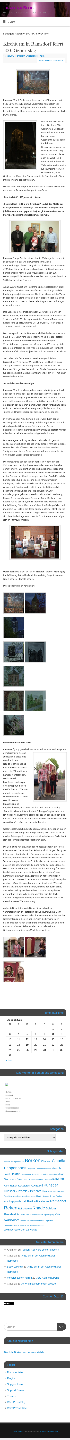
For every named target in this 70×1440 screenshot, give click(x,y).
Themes (11, 1396)
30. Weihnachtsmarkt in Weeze (38, 1283)
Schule (28, 1215)
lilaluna (45, 1191)
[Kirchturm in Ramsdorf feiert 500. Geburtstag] (35, 82)
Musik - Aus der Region (45, 1196)
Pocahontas (42, 1201)
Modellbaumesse (29, 1196)
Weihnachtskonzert (14, 1229)
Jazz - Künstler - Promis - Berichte (37, 1180)
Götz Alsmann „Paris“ (48, 1277)
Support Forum (15, 1390)
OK (60, 1326)
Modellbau (17, 1196)
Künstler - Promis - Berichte (22, 1191)
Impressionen (53, 1174)
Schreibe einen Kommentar (51, 60)
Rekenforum (25, 1208)
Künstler (51, 1185)
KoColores (24, 1185)
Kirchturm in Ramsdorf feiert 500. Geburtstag (33, 47)
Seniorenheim (37, 1215)
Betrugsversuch (17, 1161)
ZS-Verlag (31, 1229)
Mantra (42, 1431)
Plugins (11, 1378)
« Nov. (9, 1060)
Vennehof (11, 1220)
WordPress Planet (17, 1408)
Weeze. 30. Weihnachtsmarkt (32, 1226)
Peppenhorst (17, 1201)
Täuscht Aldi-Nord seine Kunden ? (40, 1249)
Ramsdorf (20, 56)
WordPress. (53, 1431)
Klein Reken (10, 1185)
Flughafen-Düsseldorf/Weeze (39, 1169)
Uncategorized (32, 56)
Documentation (15, 1372)
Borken (32, 1160)
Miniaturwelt (55, 1191)
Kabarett (58, 1179)
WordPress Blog (16, 1402)
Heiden (15, 1174)
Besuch (7, 1161)
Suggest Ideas (15, 1384)
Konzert (36, 1185)
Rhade (38, 1208)
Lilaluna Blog (18, 7)
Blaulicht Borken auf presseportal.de (24, 1352)
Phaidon (31, 1201)
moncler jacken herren (19, 1277)
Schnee (21, 1214)
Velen (42, 56)
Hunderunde (42, 1174)
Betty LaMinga (15, 1266)
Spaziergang (49, 1215)
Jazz (19, 1179)
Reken (10, 1207)
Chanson (46, 1161)
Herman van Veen (28, 1174)
